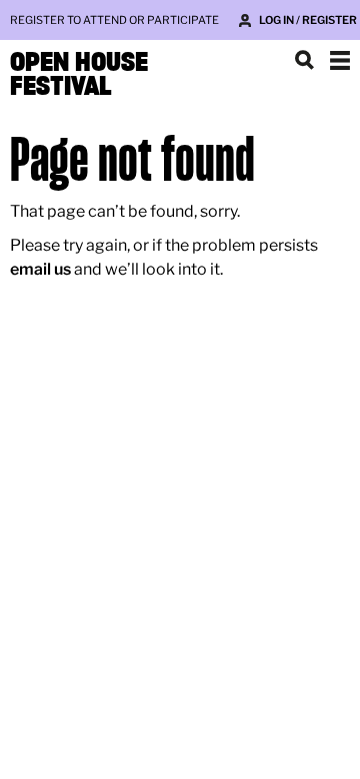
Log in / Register (308, 20)
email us (40, 269)
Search (304, 60)
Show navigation (340, 60)
